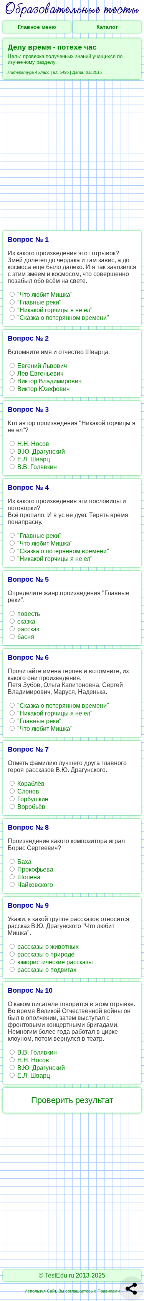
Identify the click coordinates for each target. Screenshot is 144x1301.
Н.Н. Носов (32, 444)
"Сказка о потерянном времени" (62, 317)
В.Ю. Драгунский (40, 451)
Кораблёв (30, 783)
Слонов (27, 791)
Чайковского (34, 885)
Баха (23, 861)
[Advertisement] (72, 155)
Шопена (28, 877)
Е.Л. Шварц (33, 459)
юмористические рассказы (54, 962)
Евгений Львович (41, 366)
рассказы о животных (47, 946)
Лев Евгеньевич (39, 373)
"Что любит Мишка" (44, 294)
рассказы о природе (45, 954)
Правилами (109, 1291)
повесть (28, 614)
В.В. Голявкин (36, 467)
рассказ (27, 629)
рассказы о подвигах (46, 970)
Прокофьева (34, 869)
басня (25, 637)
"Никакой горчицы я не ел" (54, 310)
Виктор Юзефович (43, 389)
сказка (25, 621)
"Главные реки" (38, 302)
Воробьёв (30, 807)
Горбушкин (32, 799)
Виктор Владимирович (48, 381)
